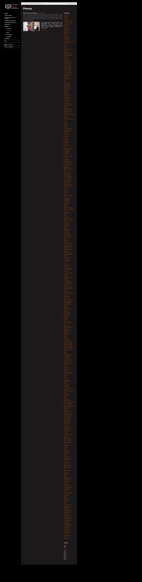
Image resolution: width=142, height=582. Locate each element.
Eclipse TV (66, 123)
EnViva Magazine (67, 175)
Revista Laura (66, 420)
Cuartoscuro (66, 102)
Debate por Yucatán (68, 105)
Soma (65, 454)
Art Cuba (65, 33)
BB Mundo (66, 50)
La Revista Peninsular (68, 277)
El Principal (66, 158)
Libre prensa (66, 291)
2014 (65, 556)
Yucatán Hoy (66, 521)
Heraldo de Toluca (67, 229)
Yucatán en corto (67, 517)
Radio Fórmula (67, 398)
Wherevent (66, 498)
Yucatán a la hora (67, 504)
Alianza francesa (67, 24)
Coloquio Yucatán (67, 88)
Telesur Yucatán (67, 467)
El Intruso (66, 144)
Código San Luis (67, 86)
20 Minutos (66, 16)
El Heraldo (66, 139)
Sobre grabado (67, 451)
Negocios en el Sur (68, 330)
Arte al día (66, 35)
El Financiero (66, 136)
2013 (65, 557)
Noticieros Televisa (67, 349)
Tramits (65, 476)
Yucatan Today (67, 531)
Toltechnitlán (66, 473)
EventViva (66, 189)
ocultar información (71, 3)
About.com (66, 18)
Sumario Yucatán (67, 457)
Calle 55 (65, 58)
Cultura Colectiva (67, 103)
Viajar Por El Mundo (68, 492)
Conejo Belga (66, 94)
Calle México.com (67, 61)
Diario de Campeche (68, 109)
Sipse (65, 448)
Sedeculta (66, 433)
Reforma (65, 408)
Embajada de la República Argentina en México (68, 169)
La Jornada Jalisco (67, 268)
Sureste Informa (67, 459)
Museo (6, 13)
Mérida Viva (66, 307)
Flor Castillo (66, 201)
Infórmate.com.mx (67, 243)
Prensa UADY (66, 381)
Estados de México (67, 181)
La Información (67, 265)
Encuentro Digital (67, 172)
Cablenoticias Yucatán (68, 55)
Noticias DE (66, 338)
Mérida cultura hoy (67, 304)
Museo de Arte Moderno (69, 327)
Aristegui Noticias (67, 32)
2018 (65, 551)
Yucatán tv (66, 534)
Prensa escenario (67, 380)
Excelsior (66, 190)
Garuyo (65, 210)
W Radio (65, 496)
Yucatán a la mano (67, 506)
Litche (65, 294)
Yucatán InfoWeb (67, 526)
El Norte (65, 147)
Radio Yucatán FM (67, 403)
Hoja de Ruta (66, 231)
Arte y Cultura (66, 39)
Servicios (7, 24)
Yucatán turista (67, 532)
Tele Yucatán (66, 462)
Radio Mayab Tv (67, 400)
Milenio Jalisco (67, 321)
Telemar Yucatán (67, 465)
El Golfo (65, 137)
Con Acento (66, 89)
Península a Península (68, 372)
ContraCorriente (67, 98)
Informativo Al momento (68, 245)
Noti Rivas (66, 336)
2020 (65, 545)
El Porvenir (66, 154)
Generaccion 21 (67, 212)
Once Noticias (66, 358)
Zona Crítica (66, 538)
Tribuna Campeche (68, 478)
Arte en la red (66, 36)
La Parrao (66, 271)
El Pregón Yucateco (68, 156)
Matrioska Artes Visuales (69, 299)
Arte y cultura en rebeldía (69, 41)
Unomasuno (66, 482)
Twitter (8, 579)
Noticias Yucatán (37, 3)
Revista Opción (67, 422)
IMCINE (65, 238)
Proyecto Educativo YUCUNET (10, 18)
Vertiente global (67, 489)
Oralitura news (67, 361)
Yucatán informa (67, 523)
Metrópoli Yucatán (67, 308)
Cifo (64, 80)
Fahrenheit (66, 192)
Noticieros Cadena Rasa (69, 347)
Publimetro (66, 389)
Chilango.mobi (67, 75)
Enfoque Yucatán (67, 173)
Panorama (66, 370)
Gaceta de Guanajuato (68, 207)
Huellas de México (67, 235)
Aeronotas (66, 19)
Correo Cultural (67, 100)
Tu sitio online (66, 479)
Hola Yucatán (66, 232)
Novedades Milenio (68, 355)
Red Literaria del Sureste (69, 406)
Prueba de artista (67, 388)
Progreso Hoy (66, 384)
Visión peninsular (67, 493)
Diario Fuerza (66, 117)
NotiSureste (66, 353)
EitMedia (65, 125)
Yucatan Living (67, 527)
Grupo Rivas (66, 226)
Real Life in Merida (67, 405)
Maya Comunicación (68, 301)
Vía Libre (65, 490)
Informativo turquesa (68, 246)
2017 (65, 552)
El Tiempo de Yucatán (68, 164)
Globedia (66, 213)
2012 (65, 559)
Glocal (65, 215)
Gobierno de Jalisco (68, 218)
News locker (66, 333)
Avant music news (67, 49)
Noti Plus (65, 335)
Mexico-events (67, 311)
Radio (7, 32)
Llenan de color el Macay (30, 13)
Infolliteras (66, 240)
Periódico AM (66, 374)
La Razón (66, 276)
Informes (7, 38)
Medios (6, 26)
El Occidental (66, 151)
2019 (42, 3)
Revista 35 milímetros (68, 414)
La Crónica (66, 259)
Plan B (65, 375)
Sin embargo (66, 445)
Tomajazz (66, 475)
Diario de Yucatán (67, 111)
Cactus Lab (66, 57)
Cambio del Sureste (68, 63)
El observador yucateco (68, 148)
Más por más (66, 297)
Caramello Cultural (67, 69)
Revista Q (66, 425)
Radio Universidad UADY (69, 402)
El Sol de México (67, 162)
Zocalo (65, 537)
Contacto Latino (67, 95)
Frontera (65, 206)
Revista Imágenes (67, 419)
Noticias (8, 28)
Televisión (9, 34)
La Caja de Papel (67, 257)
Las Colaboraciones (68, 283)
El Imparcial (66, 140)
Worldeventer (66, 499)
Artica (65, 44)
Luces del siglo (67, 296)
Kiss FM (65, 255)
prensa (31, 3)
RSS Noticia (66, 431)
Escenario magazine (68, 176)
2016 (65, 553)
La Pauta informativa (68, 273)
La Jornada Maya (67, 269)
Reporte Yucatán (67, 411)
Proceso (65, 383)
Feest (65, 193)
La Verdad (66, 279)
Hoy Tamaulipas (67, 234)
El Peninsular (66, 153)
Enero (66, 548)
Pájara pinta (66, 367)
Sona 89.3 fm (66, 456)
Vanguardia (66, 484)
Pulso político (66, 394)
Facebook (6, 579)
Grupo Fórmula (67, 224)
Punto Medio (66, 395)
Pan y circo (66, 369)
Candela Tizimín (67, 66)
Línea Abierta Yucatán (68, 293)
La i (64, 263)
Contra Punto (66, 97)
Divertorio (66, 122)
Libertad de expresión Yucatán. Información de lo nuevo (69, 288)
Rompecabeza (67, 428)
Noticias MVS (66, 339)
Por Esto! (65, 378)
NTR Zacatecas (67, 356)
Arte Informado (67, 38)
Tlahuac (65, 471)
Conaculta (66, 92)
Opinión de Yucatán (68, 360)
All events (66, 27)
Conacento (66, 91)
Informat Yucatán (67, 241)
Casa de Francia (67, 70)
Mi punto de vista (67, 314)
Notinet (65, 352)
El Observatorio (67, 150)
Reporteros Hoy (67, 412)
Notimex (65, 350)
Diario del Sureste (67, 112)
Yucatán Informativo (68, 524)
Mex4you (66, 310)
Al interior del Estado (68, 21)
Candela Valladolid (68, 67)
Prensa (9, 30)
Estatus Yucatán (67, 182)
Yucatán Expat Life (67, 520)
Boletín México (67, 52)
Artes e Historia (67, 43)
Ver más (43, 30)
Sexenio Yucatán (67, 439)
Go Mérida (66, 217)
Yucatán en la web (67, 518)
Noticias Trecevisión (68, 341)
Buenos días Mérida (68, 53)
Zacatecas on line (67, 535)
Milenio (65, 319)
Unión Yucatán (67, 481)
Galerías (8, 36)
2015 (65, 555)
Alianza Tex (66, 25)
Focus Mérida (66, 203)
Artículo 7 (66, 46)
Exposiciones (8, 15)
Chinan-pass (66, 77)
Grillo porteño (66, 223)
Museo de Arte (67, 325)
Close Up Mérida (67, 83)
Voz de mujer (66, 495)
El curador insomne (68, 130)
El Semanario (66, 159)
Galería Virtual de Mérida (69, 209)
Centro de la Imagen (68, 72)
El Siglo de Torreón (68, 161)
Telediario (66, 464)
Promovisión (66, 386)
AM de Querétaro (67, 29)
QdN (65, 397)
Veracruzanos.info (67, 487)
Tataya (65, 461)
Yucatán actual (67, 507)
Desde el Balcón (67, 108)
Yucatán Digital (67, 515)
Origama (65, 366)
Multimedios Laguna (68, 322)
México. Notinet (67, 313)
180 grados (66, 15)
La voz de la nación (68, 282)
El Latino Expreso (67, 145)
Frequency (66, 204)
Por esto (65, 377)
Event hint (66, 187)
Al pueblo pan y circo (68, 22)
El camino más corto (68, 128)
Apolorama (66, 30)
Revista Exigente (67, 416)
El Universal (66, 165)
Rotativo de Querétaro (68, 430)
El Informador (66, 142)
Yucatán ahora (67, 509)
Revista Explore (67, 417)
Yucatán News (67, 529)
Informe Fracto (67, 248)
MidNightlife (66, 318)
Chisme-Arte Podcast (10, 20)
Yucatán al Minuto (67, 512)
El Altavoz (66, 126)
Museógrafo (66, 328)
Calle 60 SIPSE (67, 60)
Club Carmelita (67, 84)
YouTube (11, 579)
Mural (65, 324)
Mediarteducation (67, 302)
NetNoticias (66, 332)
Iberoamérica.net (67, 237)
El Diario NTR (66, 134)
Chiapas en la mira (67, 74)
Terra (65, 468)
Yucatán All (66, 513)
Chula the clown (67, 78)
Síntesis (65, 447)
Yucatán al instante (68, 510)
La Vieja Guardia (67, 280)
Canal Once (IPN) (67, 64)
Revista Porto (66, 423)
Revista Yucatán (67, 426)
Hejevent (65, 227)
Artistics (65, 47)
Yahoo (65, 501)
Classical (66, 81)
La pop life (66, 274)
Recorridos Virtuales (10, 22)
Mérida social (66, 305)
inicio (24, 3)
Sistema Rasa (66, 450)
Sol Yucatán (66, 453)
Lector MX (66, 285)
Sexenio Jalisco (67, 437)
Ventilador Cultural (67, 485)
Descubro (66, 106)
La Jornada (66, 266)
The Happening (67, 470)
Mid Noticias (66, 316)
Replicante (66, 409)
